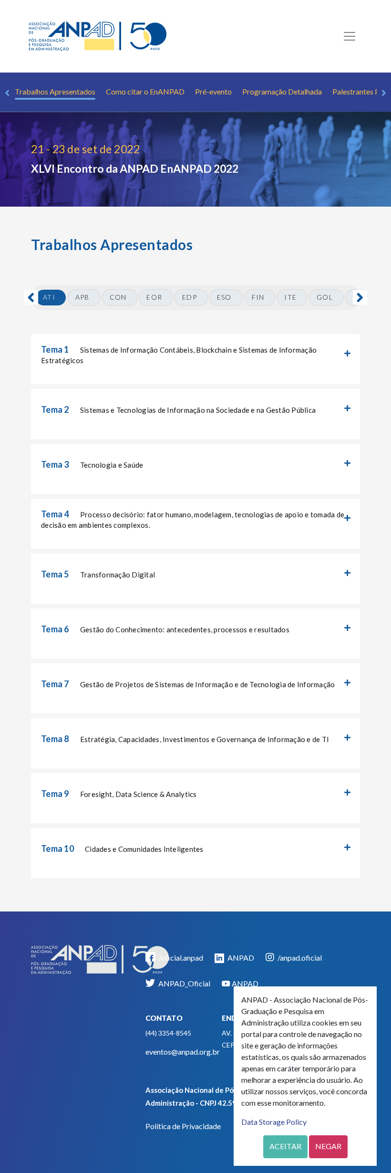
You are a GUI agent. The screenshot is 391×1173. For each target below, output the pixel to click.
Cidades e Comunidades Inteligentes (122, 848)
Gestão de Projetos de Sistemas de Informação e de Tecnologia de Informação (188, 684)
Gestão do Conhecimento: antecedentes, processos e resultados (165, 629)
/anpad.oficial (299, 957)
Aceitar (285, 1146)
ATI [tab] (49, 297)
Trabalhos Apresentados (55, 91)
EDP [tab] (189, 297)
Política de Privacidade (183, 1126)
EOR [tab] (154, 297)
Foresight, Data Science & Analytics (119, 793)
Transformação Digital (98, 574)
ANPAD (240, 957)
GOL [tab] (325, 297)
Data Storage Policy (274, 1121)
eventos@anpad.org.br (182, 1051)
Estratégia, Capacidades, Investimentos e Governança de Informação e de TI (185, 738)
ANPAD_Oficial (183, 983)
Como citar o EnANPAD (145, 91)
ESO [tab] (224, 297)
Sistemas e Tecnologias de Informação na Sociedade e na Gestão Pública (178, 409)
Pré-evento (213, 91)
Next (384, 93)
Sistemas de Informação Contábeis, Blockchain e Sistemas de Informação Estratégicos (179, 354)
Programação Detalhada (282, 91)
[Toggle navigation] (349, 36)
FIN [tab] (258, 297)
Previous (7, 93)
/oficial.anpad (180, 957)
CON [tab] (118, 297)
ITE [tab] (290, 297)
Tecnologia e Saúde (92, 464)
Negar (328, 1146)
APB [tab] (82, 297)
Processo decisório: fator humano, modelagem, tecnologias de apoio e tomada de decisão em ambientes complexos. (192, 519)
